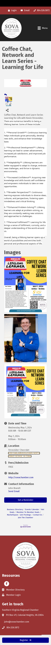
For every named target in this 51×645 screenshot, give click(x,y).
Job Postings (25, 515)
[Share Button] (7, 110)
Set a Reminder (25, 500)
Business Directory (15, 509)
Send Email (13, 491)
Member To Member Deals (27, 512)
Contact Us (37, 515)
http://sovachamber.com (20, 477)
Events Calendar (32, 509)
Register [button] (24, 640)
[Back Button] (5, 95)
